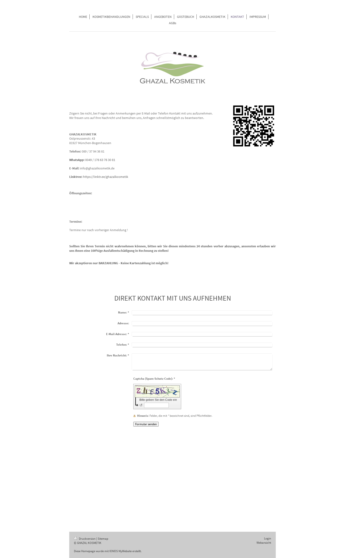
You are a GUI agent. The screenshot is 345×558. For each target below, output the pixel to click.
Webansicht (264, 542)
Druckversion (87, 538)
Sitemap (103, 538)
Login (267, 538)
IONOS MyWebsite (120, 551)
